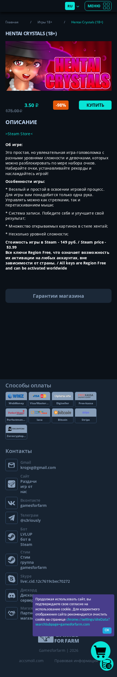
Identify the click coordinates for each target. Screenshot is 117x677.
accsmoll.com (31, 660)
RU (70, 6)
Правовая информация (76, 660)
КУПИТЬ (95, 105)
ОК (107, 630)
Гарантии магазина (58, 296)
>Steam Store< (19, 133)
